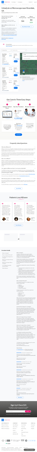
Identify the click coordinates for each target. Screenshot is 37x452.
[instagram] (31, 440)
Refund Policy (23, 428)
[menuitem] (14, 2)
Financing (23, 426)
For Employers (20, 2)
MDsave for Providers (5, 426)
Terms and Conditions (10, 447)
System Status (25, 447)
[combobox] (19, 50)
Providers (32, 426)
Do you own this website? (26, 58)
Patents (21, 447)
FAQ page (25, 184)
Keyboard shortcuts (27, 74)
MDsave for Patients (5, 424)
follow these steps (32, 174)
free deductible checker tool (24, 175)
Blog (22, 434)
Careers (14, 430)
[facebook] (29, 440)
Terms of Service (27, 414)
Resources (14, 428)
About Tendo (15, 426)
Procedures (33, 424)
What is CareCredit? (9, 46)
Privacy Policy (21, 414)
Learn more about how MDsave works (10, 35)
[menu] (19, 2)
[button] (9, 17)
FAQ (22, 430)
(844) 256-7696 (19, 125)
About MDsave (15, 424)
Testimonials (23, 435)
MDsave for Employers (5, 428)
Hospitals (32, 428)
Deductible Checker (24, 432)
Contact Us (15, 432)
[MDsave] (6, 2)
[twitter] (33, 440)
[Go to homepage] (6, 420)
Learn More (16, 72)
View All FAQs (18, 188)
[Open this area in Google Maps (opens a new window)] (21, 74)
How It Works (23, 424)
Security (16, 447)
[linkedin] (35, 440)
